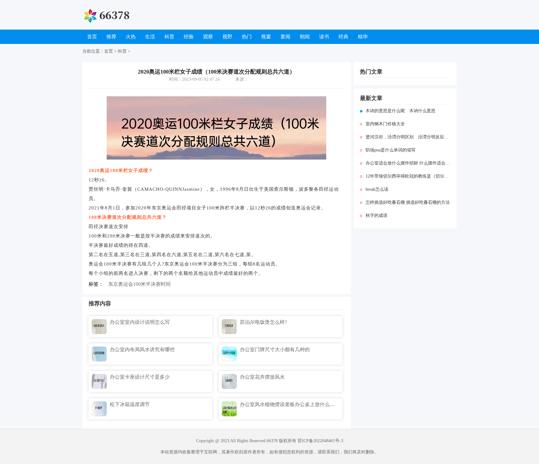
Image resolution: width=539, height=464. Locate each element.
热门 (247, 36)
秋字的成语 (376, 215)
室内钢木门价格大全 (385, 124)
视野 (227, 36)
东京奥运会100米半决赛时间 (139, 284)
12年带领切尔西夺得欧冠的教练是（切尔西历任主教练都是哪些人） (408, 176)
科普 (169, 36)
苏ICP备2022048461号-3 (320, 440)
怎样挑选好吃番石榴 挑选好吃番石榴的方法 (408, 202)
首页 (92, 36)
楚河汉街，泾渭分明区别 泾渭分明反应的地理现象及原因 (408, 137)
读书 (324, 36)
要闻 (285, 36)
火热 (131, 36)
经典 (343, 36)
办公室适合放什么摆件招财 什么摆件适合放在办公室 (408, 163)
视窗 (266, 36)
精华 (363, 36)
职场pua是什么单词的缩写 (390, 150)
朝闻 (305, 36)
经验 (189, 36)
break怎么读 (377, 189)
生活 (150, 36)
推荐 (111, 36)
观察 (208, 36)
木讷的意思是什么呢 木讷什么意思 (400, 110)
